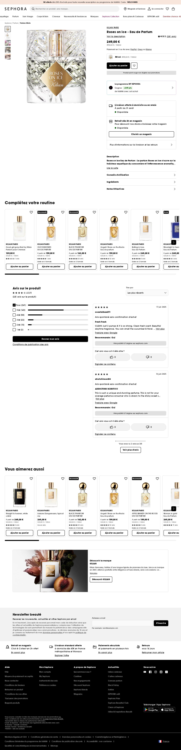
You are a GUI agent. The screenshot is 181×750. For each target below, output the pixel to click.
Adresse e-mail (98, 618)
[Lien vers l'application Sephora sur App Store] (167, 709)
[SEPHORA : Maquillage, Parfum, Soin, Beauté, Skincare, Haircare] (16, 8)
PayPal (134, 49)
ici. (60, 717)
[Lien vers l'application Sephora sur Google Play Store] (151, 709)
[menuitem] (134, 9)
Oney (140, 49)
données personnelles (53, 632)
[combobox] (147, 293)
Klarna (149, 49)
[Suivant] (173, 242)
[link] (50, 339)
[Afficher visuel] (8, 29)
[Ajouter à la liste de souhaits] (31, 212)
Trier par (129, 288)
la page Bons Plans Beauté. (53, 719)
